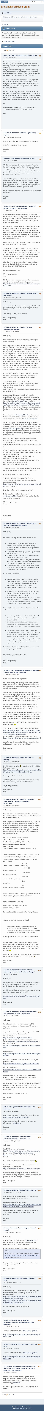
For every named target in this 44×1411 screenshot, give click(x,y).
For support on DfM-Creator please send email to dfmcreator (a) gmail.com (20, 1368)
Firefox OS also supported (28, 1190)
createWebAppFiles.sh (20, 401)
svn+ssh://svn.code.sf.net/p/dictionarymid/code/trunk (22, 1256)
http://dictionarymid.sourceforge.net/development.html (22, 738)
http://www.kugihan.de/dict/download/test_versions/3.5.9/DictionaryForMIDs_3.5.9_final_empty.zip (22, 771)
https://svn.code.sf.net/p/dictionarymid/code (23, 1042)
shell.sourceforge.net (30, 419)
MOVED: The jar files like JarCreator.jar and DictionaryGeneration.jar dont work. (19, 1322)
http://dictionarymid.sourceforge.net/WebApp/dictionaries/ (22, 485)
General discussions (11, 133)
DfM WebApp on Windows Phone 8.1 (24, 159)
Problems (7, 159)
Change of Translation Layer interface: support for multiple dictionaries (19, 801)
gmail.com (16, 1123)
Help (13, 1407)
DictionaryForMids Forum (15, 6)
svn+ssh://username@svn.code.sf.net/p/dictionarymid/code (21, 997)
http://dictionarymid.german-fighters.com (18, 1154)
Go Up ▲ (29, 1407)
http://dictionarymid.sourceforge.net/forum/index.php (21, 1151)
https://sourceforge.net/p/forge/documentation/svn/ (21, 1064)
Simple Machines (27, 1409)
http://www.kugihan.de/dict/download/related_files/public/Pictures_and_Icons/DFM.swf (22, 1302)
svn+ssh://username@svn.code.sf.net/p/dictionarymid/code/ (21, 1047)
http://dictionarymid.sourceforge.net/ (15, 1117)
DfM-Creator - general (11, 1107)
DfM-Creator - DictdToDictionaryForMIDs (18, 1366)
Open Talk (7, 55)
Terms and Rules (20, 1407)
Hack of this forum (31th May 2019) (24, 55)
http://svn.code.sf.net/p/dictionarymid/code (17, 1038)
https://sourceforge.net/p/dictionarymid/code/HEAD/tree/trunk (22, 1070)
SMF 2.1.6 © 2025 (17, 1409)
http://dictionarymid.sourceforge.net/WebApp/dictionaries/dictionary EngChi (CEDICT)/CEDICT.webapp (22, 1205)
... (12, 50)
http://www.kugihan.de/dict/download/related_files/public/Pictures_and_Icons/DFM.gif (22, 1298)
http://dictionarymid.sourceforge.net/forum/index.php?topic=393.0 (21, 1358)
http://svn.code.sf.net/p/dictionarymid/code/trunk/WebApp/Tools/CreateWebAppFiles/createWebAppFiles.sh (21, 404)
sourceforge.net (30, 1240)
